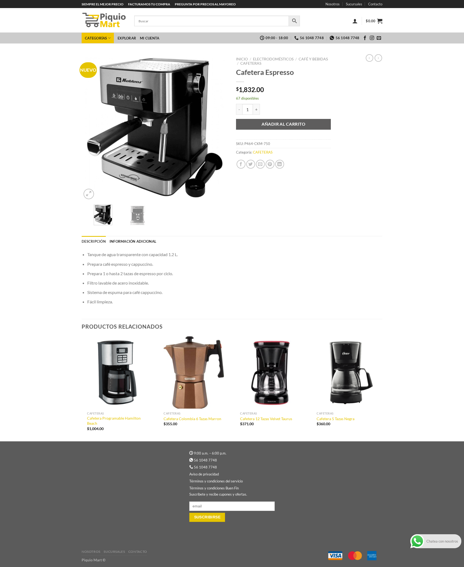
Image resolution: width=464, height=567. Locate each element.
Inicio (242, 59)
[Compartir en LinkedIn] (279, 164)
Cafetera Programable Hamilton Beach (114, 421)
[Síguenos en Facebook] (365, 38)
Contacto (375, 4)
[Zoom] (89, 194)
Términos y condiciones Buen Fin (214, 488)
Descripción (94, 241)
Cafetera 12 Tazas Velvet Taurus (266, 418)
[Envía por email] (260, 164)
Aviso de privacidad (204, 474)
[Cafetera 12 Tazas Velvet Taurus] (270, 372)
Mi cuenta (149, 38)
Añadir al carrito (283, 124)
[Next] (218, 127)
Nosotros (332, 4)
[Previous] (91, 127)
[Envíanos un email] (379, 38)
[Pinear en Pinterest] (270, 164)
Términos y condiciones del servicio (216, 481)
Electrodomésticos (273, 59)
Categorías (96, 38)
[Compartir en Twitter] (250, 164)
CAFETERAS (250, 63)
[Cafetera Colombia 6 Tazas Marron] (194, 372)
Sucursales (354, 4)
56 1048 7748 (205, 460)
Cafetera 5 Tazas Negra (335, 418)
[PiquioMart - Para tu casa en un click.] (104, 20)
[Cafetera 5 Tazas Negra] (347, 372)
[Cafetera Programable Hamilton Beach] (117, 372)
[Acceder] (355, 21)
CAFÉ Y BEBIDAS (313, 59)
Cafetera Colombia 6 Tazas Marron (192, 418)
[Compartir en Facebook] (241, 164)
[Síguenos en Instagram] (372, 38)
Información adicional (133, 241)
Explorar (127, 38)
